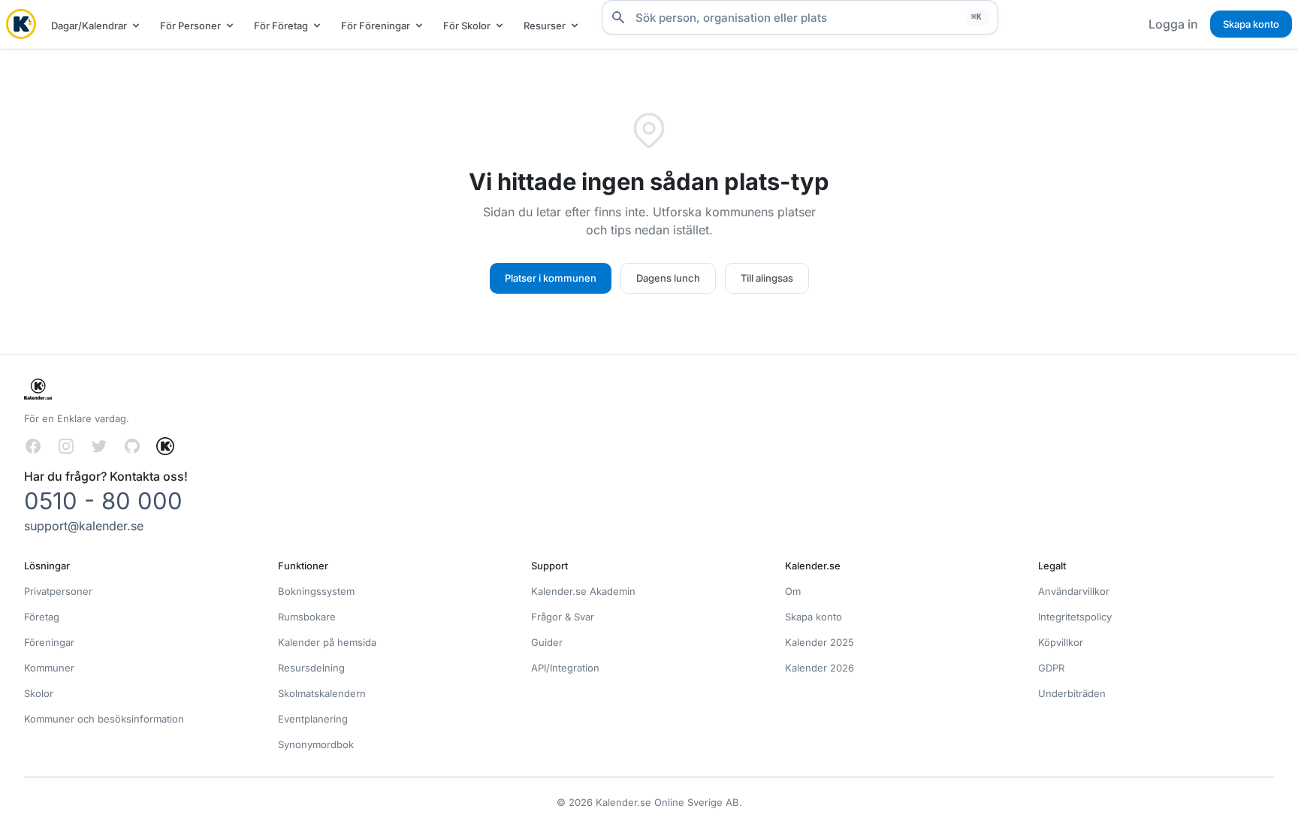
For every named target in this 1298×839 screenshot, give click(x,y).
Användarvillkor (1073, 591)
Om (793, 591)
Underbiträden (1072, 693)
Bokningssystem (316, 591)
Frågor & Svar (562, 617)
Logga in (1173, 24)
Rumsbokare (307, 617)
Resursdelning (311, 668)
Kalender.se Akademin (583, 591)
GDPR (1051, 668)
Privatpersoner (58, 591)
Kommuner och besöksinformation (104, 719)
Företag (41, 617)
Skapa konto (1251, 24)
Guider (547, 642)
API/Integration (565, 668)
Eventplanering (313, 719)
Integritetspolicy (1075, 617)
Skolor (38, 693)
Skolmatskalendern (322, 693)
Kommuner (49, 668)
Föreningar (49, 642)
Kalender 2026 (819, 668)
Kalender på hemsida (327, 642)
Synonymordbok (316, 744)
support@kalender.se (83, 525)
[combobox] (800, 17)
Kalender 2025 (819, 642)
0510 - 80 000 (103, 501)
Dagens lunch (668, 278)
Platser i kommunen (550, 278)
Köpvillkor (1060, 642)
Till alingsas (767, 278)
